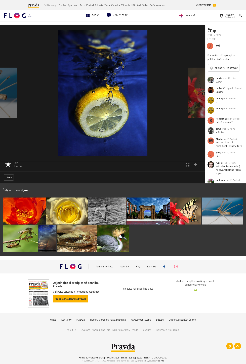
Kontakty (66, 319)
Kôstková (221, 118)
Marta (219, 139)
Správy (62, 5)
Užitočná (136, 5)
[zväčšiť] (187, 164)
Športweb (73, 5)
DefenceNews (157, 5)
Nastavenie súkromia (167, 330)
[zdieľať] (195, 164)
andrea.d (221, 180)
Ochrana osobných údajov (182, 319)
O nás (53, 319)
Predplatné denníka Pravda (70, 299)
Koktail (90, 5)
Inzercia (80, 319)
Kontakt (151, 266)
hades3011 (222, 88)
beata (219, 78)
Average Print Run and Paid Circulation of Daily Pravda (109, 330)
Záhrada (125, 5)
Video (145, 5)
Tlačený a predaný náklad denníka (108, 319)
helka (219, 98)
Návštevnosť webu (141, 319)
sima (218, 128)
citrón (9, 177)
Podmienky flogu (104, 266)
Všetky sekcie (204, 5)
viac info (160, 360)
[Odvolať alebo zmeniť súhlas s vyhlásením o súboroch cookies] (229, 346)
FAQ (138, 266)
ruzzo (219, 162)
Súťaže (160, 319)
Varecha (115, 5)
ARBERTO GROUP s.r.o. (155, 357)
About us (71, 330)
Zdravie (99, 5)
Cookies (147, 330)
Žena (107, 5)
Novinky (124, 266)
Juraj (218, 152)
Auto (82, 5)
